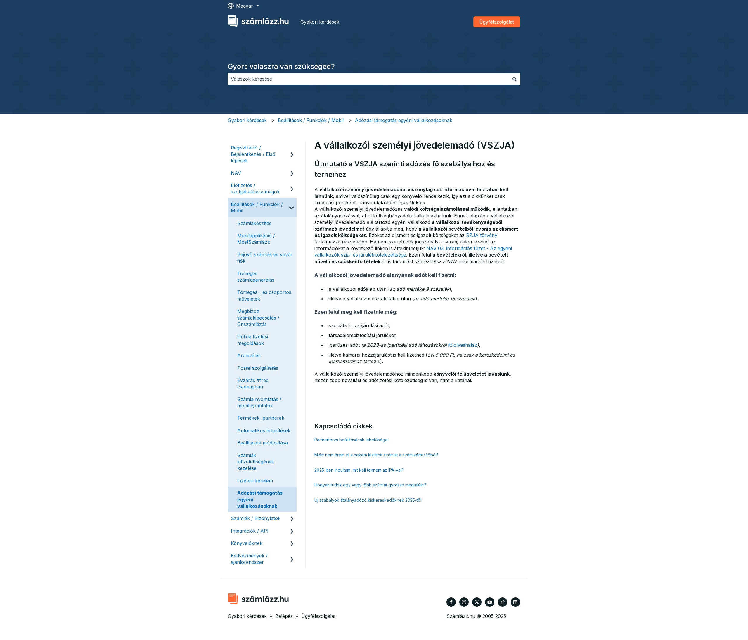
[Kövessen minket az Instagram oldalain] (464, 602)
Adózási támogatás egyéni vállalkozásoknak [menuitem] (260, 499)
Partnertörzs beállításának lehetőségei (351, 439)
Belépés (284, 616)
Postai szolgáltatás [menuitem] (257, 368)
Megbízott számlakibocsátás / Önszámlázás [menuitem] (258, 317)
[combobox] (368, 78)
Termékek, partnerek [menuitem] (260, 418)
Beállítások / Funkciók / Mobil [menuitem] (257, 207)
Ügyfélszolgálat (496, 22)
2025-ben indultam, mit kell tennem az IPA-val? (359, 470)
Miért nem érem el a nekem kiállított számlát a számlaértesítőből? (376, 454)
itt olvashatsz (462, 345)
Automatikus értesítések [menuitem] (263, 430)
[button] (292, 148)
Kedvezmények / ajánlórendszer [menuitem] (249, 559)
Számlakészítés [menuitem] (254, 223)
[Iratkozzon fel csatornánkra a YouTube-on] (489, 602)
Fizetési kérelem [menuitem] (255, 481)
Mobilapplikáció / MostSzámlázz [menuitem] (256, 239)
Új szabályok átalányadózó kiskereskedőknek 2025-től (367, 500)
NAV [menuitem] (236, 173)
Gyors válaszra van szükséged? (281, 66)
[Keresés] (514, 78)
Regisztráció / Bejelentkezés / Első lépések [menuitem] (253, 154)
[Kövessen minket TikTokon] (502, 602)
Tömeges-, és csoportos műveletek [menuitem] (264, 295)
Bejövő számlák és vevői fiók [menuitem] (264, 258)
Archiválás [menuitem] (249, 355)
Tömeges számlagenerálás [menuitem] (255, 277)
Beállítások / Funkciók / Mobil (311, 120)
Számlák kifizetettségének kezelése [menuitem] (255, 461)
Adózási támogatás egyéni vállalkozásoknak (403, 120)
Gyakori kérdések (319, 22)
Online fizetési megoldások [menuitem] (252, 340)
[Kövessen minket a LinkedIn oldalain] (515, 602)
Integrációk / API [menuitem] (250, 531)
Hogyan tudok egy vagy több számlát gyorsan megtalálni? (370, 484)
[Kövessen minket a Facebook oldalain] (451, 602)
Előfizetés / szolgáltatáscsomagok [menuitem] (255, 188)
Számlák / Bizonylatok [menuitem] (255, 518)
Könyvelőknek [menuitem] (246, 543)
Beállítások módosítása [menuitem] (262, 443)
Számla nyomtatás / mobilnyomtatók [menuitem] (259, 402)
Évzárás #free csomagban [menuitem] (253, 383)
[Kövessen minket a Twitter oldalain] (477, 602)
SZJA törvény (481, 235)
